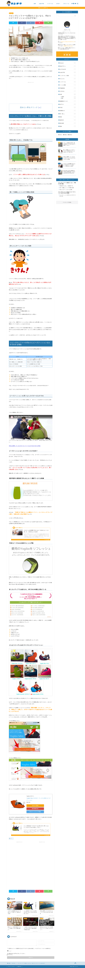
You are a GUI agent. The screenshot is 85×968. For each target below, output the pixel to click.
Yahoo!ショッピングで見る (35, 811)
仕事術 (68, 96)
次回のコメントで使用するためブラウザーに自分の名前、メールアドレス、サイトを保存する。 (30, 948)
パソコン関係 (67, 84)
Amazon (67, 63)
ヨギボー (58, 3)
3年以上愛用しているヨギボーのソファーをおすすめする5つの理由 (24, 445)
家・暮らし (11, 13)
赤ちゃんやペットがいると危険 (66, 189)
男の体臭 (65, 134)
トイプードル (50, 3)
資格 (67, 126)
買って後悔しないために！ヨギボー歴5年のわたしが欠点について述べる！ (69, 151)
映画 (67, 116)
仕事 (35, 3)
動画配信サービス (67, 101)
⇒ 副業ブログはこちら (68, 45)
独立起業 (67, 123)
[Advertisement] (30, 92)
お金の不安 (41, 3)
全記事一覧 (19, 966)
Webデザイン (67, 66)
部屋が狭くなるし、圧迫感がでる (66, 185)
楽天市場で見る (35, 808)
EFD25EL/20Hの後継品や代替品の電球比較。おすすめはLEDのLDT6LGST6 (69, 172)
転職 (68, 98)
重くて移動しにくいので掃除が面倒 (67, 187)
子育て (67, 107)
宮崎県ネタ (67, 110)
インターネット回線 (67, 75)
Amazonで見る (35, 805)
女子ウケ (67, 104)
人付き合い (67, 91)
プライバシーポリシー (11, 966)
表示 (40, 107)
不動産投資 (67, 88)
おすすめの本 (67, 69)
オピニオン (67, 78)
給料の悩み (70, 134)
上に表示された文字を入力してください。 (16, 953)
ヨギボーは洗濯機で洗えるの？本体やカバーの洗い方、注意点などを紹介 (69, 165)
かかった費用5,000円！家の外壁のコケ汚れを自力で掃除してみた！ (69, 144)
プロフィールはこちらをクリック (68, 41)
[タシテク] (14, 5)
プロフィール (66, 3)
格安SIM (67, 120)
